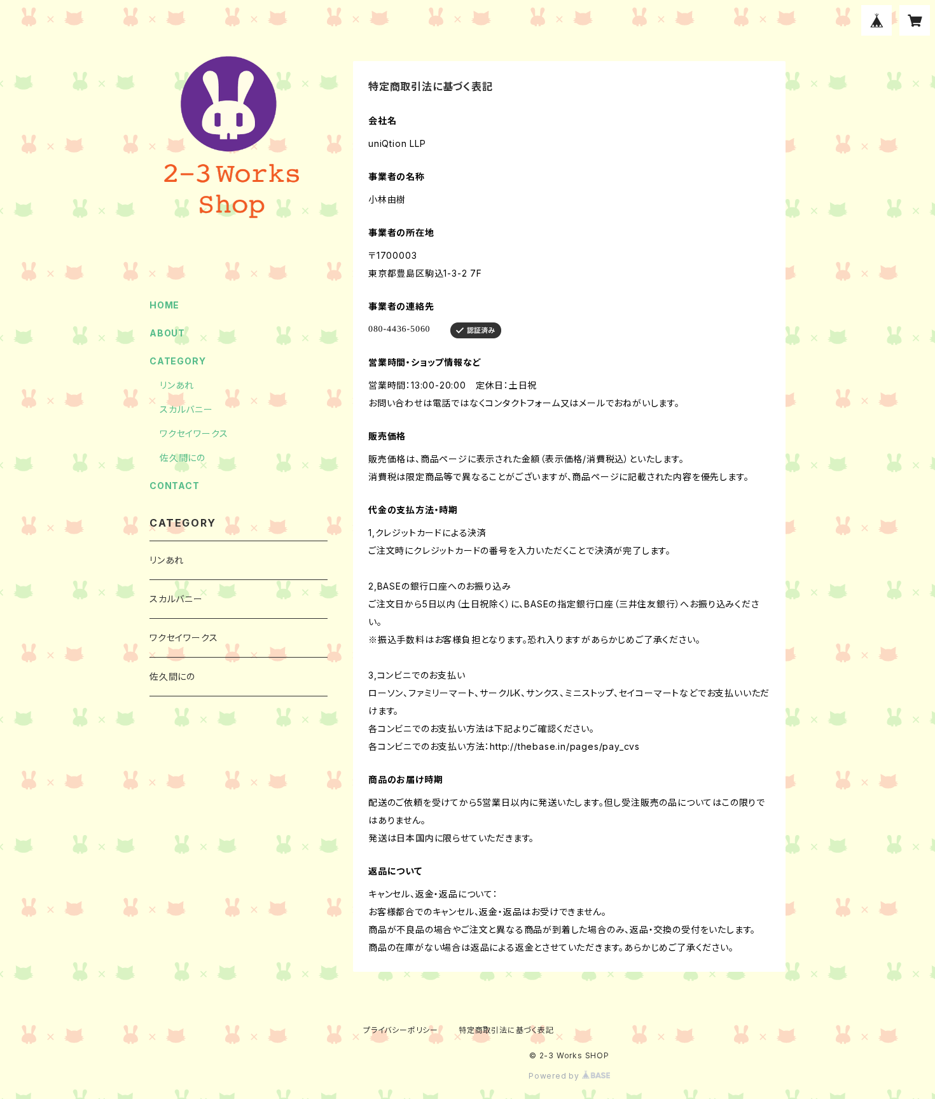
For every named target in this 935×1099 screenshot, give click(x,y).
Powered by (555, 1076)
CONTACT (174, 485)
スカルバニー (186, 409)
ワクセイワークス (194, 433)
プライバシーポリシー (400, 1030)
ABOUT (167, 333)
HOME (164, 305)
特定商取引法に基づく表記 (506, 1030)
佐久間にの (182, 457)
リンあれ (177, 385)
